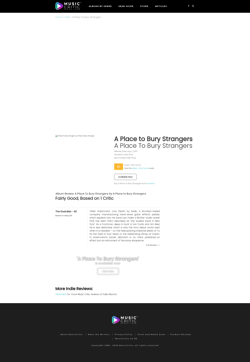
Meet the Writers (99, 334)
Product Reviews (180, 334)
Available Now (125, 176)
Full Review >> (153, 245)
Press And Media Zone (151, 334)
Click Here (107, 271)
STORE (144, 6)
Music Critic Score (140, 168)
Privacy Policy (123, 334)
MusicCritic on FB (126, 339)
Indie (67, 17)
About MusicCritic (71, 334)
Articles (161, 6)
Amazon (151, 183)
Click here (60, 294)
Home (58, 17)
